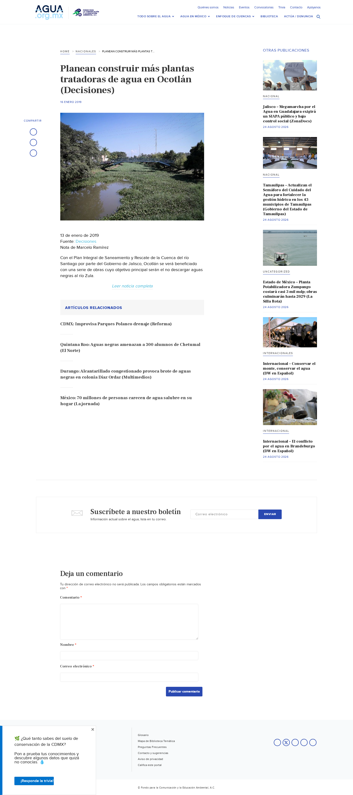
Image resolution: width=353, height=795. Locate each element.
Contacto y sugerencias (153, 753)
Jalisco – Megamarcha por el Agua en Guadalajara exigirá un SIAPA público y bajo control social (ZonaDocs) (289, 114)
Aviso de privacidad (150, 759)
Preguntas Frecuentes (152, 747)
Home (65, 51)
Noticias (228, 7)
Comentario (71, 597)
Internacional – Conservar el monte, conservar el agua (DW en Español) (289, 368)
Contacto (296, 7)
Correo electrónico (77, 666)
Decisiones (86, 241)
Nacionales (86, 51)
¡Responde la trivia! (37, 781)
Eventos (244, 7)
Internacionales (278, 353)
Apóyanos (314, 7)
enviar (270, 514)
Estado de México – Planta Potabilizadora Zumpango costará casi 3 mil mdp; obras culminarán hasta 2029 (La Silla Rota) (290, 292)
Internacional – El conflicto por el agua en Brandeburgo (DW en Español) (289, 446)
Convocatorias (264, 7)
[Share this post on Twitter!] (33, 142)
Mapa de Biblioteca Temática (156, 741)
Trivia (281, 7)
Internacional (276, 431)
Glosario (143, 735)
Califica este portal (150, 765)
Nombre (68, 644)
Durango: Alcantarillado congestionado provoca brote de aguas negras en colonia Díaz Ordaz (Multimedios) (125, 374)
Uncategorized (276, 271)
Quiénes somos (208, 7)
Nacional (271, 96)
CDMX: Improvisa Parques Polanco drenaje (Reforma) (116, 324)
